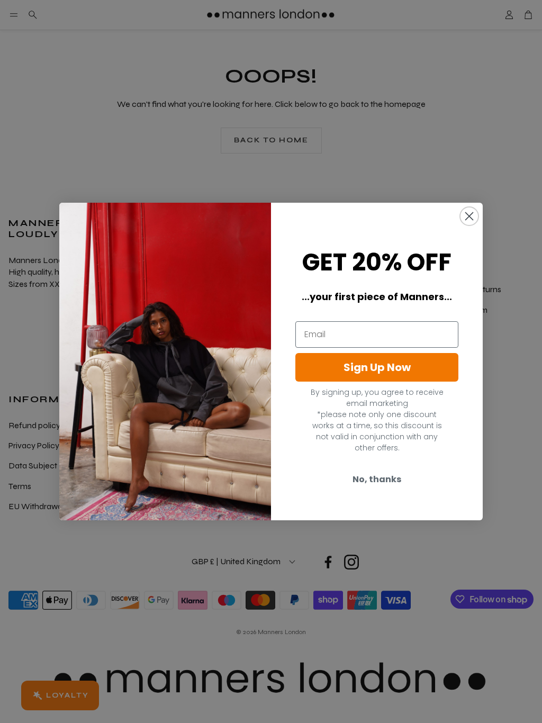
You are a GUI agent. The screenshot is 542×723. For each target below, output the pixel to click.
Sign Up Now (377, 367)
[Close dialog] (469, 216)
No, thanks (377, 479)
